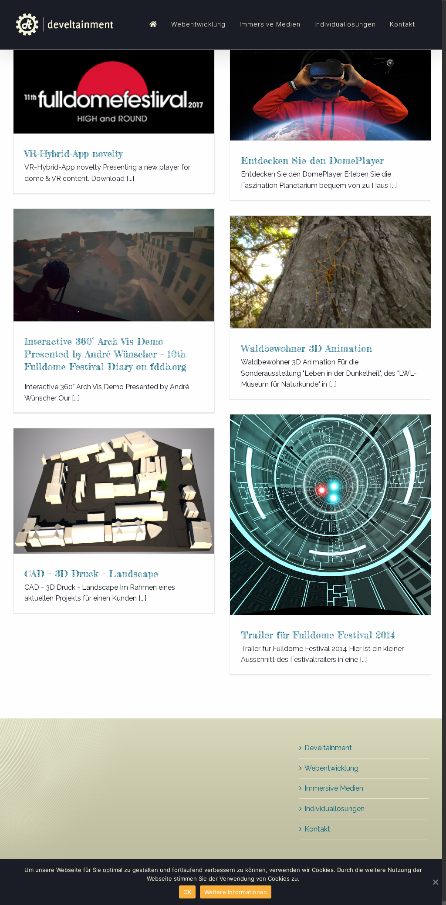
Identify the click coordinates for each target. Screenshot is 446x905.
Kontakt (317, 829)
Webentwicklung (331, 768)
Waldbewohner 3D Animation (306, 348)
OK (187, 891)
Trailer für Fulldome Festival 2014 (318, 635)
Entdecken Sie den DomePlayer (312, 160)
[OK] (435, 882)
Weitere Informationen (235, 891)
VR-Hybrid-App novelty (73, 153)
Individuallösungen (334, 809)
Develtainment (328, 748)
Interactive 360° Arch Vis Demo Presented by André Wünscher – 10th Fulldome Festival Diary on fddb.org (105, 353)
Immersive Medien (333, 788)
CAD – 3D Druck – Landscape (91, 573)
